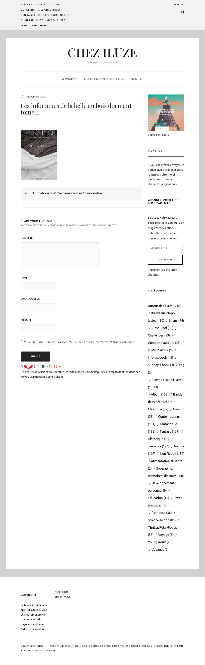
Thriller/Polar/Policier (163, 527)
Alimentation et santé (166, 461)
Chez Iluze (102, 52)
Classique (155, 409)
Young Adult (157, 542)
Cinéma (157, 380)
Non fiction (168, 453)
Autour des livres (160, 306)
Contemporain (168, 416)
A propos (27, 4)
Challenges (40, 25)
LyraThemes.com (69, 645)
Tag (181, 365)
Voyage (163, 534)
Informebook (157, 357)
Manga (179, 446)
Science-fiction (158, 520)
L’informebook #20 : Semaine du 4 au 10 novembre (65, 193)
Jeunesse (154, 446)
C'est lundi (159, 328)
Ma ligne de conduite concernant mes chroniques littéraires (42, 10)
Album (155, 394)
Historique (155, 439)
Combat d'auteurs (161, 343)
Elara (23, 645)
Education (155, 498)
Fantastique (168, 424)
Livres (177, 380)
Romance (158, 512)
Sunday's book (158, 365)
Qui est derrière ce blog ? (105, 79)
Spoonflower (62, 596)
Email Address (30, 298)
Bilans (173, 320)
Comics (178, 409)
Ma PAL (29, 20)
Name (24, 277)
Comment (27, 238)
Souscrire (165, 259)
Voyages (158, 549)
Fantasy (165, 431)
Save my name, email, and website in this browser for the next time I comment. (80, 342)
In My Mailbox (158, 350)
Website (26, 319)
